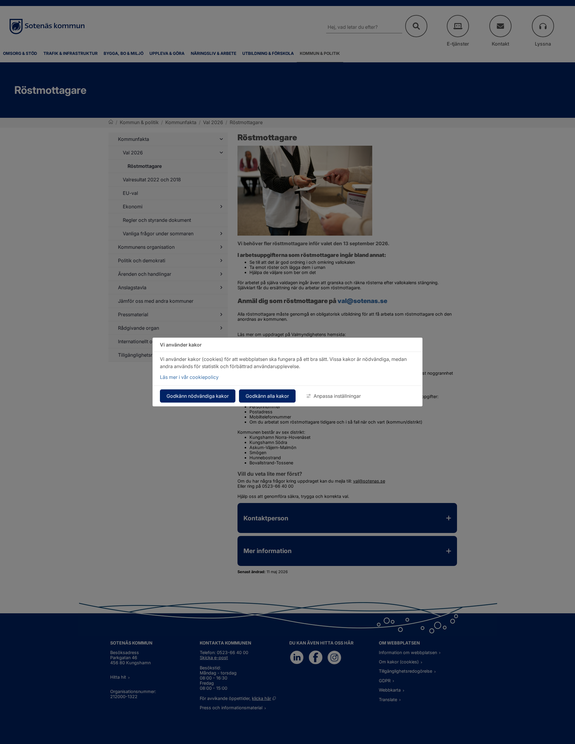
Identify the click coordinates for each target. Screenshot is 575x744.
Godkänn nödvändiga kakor (198, 396)
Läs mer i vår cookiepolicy (189, 377)
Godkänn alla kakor (267, 396)
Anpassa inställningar (337, 396)
